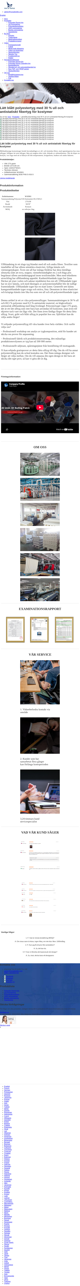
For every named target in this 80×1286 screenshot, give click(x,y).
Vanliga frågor (13, 76)
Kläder (10, 58)
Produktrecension (14, 41)
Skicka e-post (5, 1025)
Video (6, 43)
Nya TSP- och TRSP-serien (18, 69)
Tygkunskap (12, 37)
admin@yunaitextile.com (13, 12)
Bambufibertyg (13, 65)
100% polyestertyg (15, 28)
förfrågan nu (4, 1012)
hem (9, 117)
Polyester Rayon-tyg (15, 22)
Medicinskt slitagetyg (16, 48)
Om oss (7, 73)
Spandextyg (12, 32)
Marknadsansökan (15, 39)
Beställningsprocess (15, 74)
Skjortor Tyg (12, 54)
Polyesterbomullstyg (15, 26)
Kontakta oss (9, 80)
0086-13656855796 (11, 973)
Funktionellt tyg (14, 56)
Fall (9, 78)
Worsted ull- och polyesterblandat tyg (22, 67)
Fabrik (10, 47)
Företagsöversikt (14, 45)
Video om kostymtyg (15, 50)
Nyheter (11, 35)
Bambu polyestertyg (15, 30)
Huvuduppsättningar (11, 60)
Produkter (7, 21)
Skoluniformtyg (13, 52)
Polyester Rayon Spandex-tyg (19, 63)
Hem (6, 19)
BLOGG (7, 34)
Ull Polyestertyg (14, 24)
